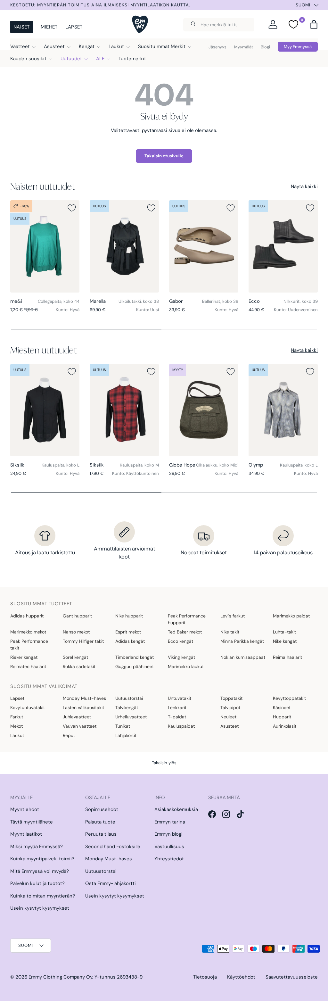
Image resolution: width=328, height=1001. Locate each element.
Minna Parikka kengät (242, 641)
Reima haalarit (287, 657)
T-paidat (177, 717)
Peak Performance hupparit (187, 619)
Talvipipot (230, 707)
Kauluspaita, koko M (139, 465)
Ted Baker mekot (185, 632)
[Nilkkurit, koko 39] (283, 246)
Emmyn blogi (168, 834)
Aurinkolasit (284, 726)
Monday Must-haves (84, 698)
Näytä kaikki (304, 186)
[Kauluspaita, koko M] (124, 410)
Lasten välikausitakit (83, 707)
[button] (314, 24)
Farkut (16, 717)
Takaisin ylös (164, 762)
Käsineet (282, 707)
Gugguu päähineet (134, 666)
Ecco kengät (180, 641)
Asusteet (229, 726)
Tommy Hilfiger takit (83, 641)
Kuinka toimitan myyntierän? (42, 896)
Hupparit (282, 717)
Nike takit (229, 632)
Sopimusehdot (101, 809)
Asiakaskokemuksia (176, 809)
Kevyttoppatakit (289, 698)
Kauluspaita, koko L (60, 465)
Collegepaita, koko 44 (58, 301)
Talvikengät (126, 707)
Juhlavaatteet (77, 717)
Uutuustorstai (129, 698)
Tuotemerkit (132, 58)
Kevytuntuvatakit (27, 707)
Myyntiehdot (24, 809)
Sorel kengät (75, 657)
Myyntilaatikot (26, 834)
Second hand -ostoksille (112, 846)
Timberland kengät (134, 657)
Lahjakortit (125, 735)
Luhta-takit (284, 632)
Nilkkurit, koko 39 (300, 301)
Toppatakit (231, 698)
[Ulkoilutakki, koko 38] (124, 246)
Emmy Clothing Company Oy (60, 977)
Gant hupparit (77, 616)
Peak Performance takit (29, 644)
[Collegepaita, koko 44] (44, 246)
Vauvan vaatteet (79, 726)
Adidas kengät (130, 641)
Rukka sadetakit (79, 666)
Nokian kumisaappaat (242, 657)
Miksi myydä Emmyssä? (36, 846)
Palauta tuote (100, 822)
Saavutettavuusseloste (292, 977)
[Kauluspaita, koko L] (44, 410)
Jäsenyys (217, 47)
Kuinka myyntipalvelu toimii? (42, 859)
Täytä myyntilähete (31, 822)
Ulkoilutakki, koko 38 (139, 301)
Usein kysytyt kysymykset (39, 908)
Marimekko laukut (186, 666)
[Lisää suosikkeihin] (71, 208)
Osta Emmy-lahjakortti (110, 883)
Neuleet (228, 717)
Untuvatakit (179, 698)
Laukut (17, 735)
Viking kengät (181, 657)
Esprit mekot (128, 632)
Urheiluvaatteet (131, 717)
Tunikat (122, 726)
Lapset (74, 27)
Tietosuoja (205, 977)
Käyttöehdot (241, 977)
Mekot (16, 726)
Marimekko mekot (28, 632)
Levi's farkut (232, 616)
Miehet (49, 27)
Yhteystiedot (169, 859)
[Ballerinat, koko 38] (203, 246)
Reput (69, 735)
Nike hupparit (129, 616)
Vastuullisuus (169, 846)
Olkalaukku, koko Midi (217, 465)
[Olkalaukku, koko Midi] (203, 410)
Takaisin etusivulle (164, 156)
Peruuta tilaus (101, 834)
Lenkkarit (177, 707)
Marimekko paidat (291, 616)
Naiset (21, 27)
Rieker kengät (23, 657)
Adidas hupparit (27, 616)
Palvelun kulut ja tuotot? (37, 883)
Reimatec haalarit (28, 666)
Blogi (265, 47)
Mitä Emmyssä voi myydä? (39, 871)
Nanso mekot (76, 632)
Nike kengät (285, 641)
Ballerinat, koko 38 (220, 301)
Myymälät (243, 47)
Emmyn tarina (169, 822)
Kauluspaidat (181, 726)
